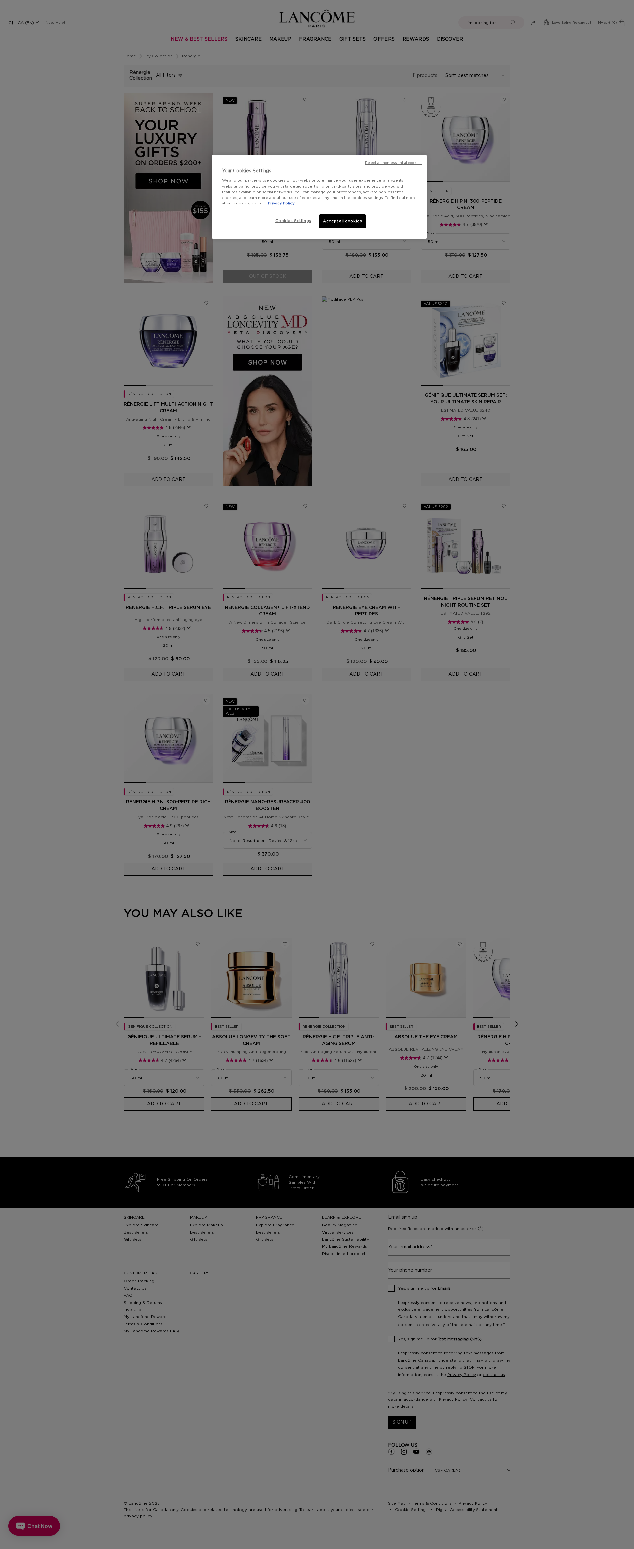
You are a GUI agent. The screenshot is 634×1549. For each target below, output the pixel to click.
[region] (319, 197)
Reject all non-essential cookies (393, 163)
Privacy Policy (281, 203)
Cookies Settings (293, 221)
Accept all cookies (342, 221)
